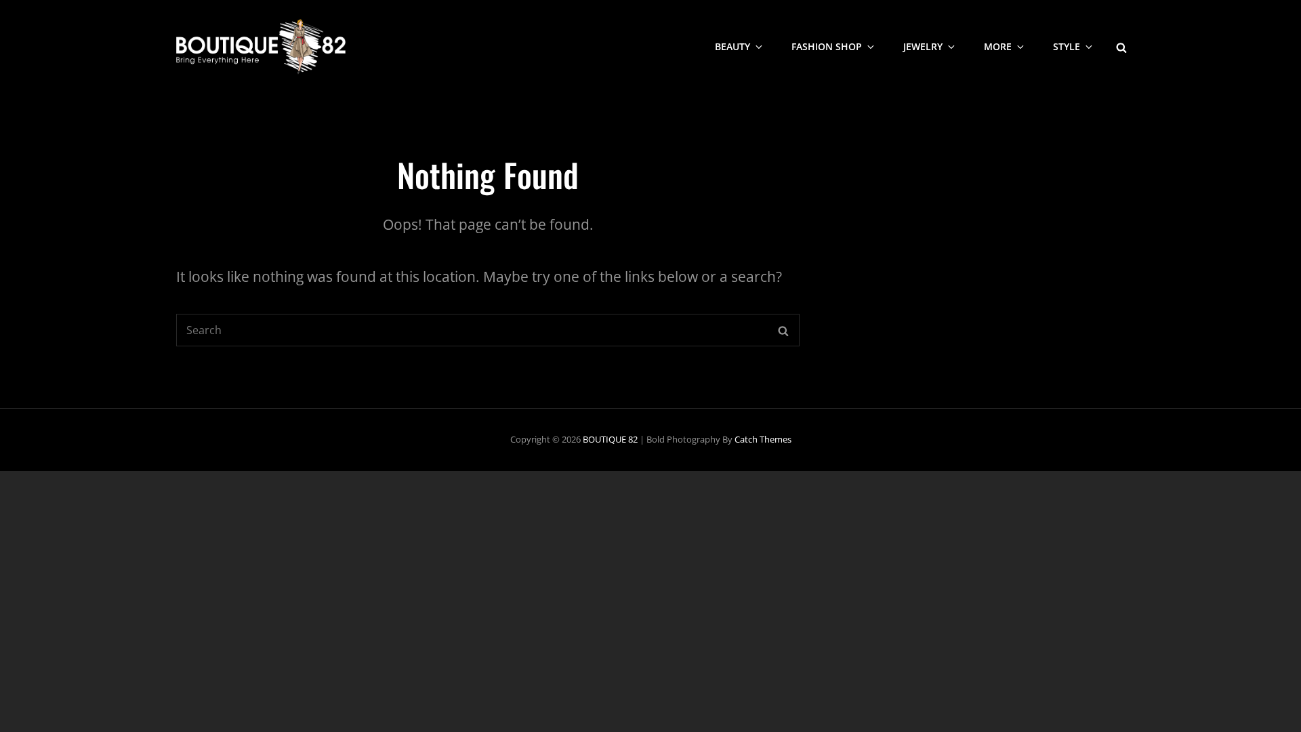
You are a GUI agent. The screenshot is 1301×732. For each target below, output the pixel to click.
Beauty (732, 46)
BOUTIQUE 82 (610, 439)
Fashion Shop (826, 46)
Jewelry (923, 46)
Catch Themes (763, 439)
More (998, 46)
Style (1066, 46)
